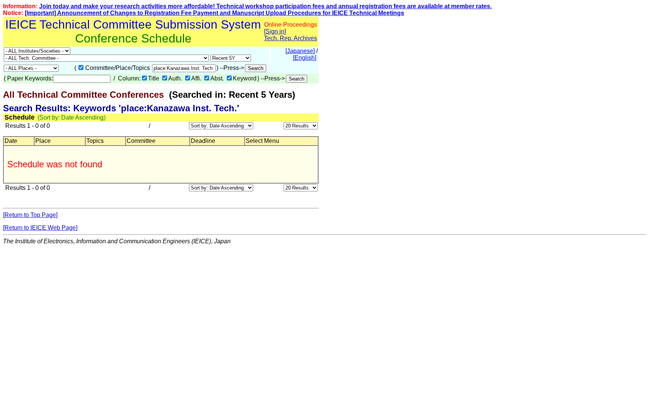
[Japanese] (300, 51)
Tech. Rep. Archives (290, 38)
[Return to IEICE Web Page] (40, 227)
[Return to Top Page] (30, 215)
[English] (304, 58)
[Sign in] (275, 31)
